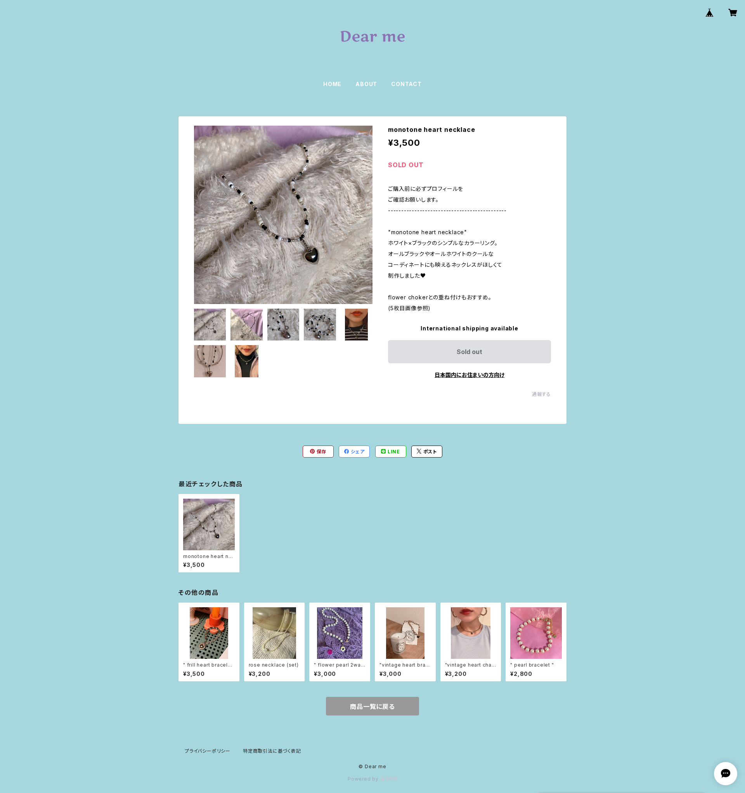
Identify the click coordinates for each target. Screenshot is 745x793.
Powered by (364, 779)
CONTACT (406, 84)
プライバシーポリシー (207, 751)
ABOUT (366, 84)
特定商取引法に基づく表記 (272, 751)
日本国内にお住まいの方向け (469, 374)
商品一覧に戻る (372, 706)
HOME (332, 84)
